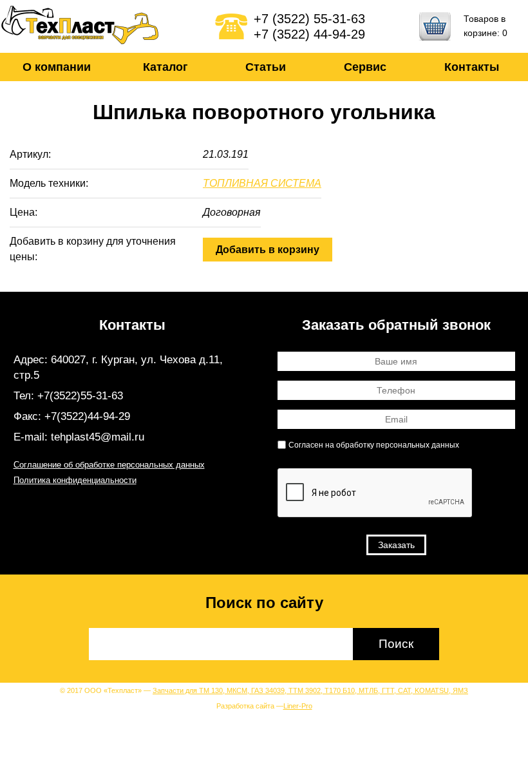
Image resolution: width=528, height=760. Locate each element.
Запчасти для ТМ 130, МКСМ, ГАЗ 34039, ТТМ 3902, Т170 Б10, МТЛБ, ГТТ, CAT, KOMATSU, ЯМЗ (310, 690)
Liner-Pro (297, 706)
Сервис (365, 67)
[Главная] (80, 26)
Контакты (471, 67)
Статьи (265, 67)
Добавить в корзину (267, 249)
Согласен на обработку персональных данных (373, 445)
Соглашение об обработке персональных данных (109, 465)
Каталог (165, 67)
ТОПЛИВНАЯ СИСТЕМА (262, 183)
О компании (57, 67)
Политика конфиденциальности (75, 480)
